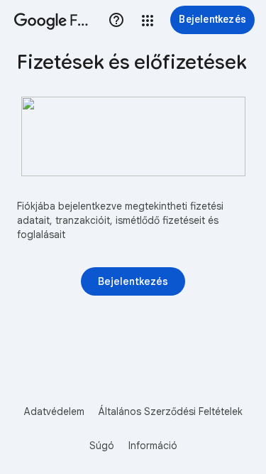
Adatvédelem (54, 411)
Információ (152, 445)
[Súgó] (116, 20)
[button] (147, 20)
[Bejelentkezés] (133, 281)
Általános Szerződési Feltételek (171, 411)
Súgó (101, 445)
